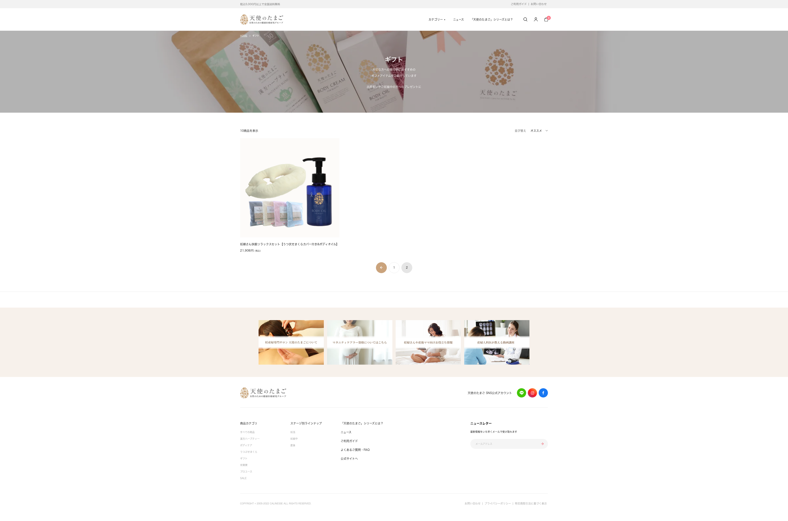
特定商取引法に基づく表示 (531, 503)
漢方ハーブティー (250, 438)
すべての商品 (247, 432)
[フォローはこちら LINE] (521, 392)
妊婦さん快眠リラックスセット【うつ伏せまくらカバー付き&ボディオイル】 (289, 244)
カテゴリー (435, 19)
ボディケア (246, 445)
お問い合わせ (539, 4)
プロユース (246, 471)
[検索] (525, 19)
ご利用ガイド (519, 4)
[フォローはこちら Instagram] (532, 392)
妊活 (292, 432)
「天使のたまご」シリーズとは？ (491, 19)
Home (243, 35)
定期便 (243, 465)
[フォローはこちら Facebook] (543, 392)
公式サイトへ (349, 458)
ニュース (458, 19)
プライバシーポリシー (497, 503)
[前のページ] (381, 267)
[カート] (546, 19)
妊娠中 (294, 438)
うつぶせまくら (248, 452)
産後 (292, 445)
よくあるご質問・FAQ (355, 449)
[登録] (542, 444)
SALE (243, 478)
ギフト (243, 458)
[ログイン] (536, 19)
